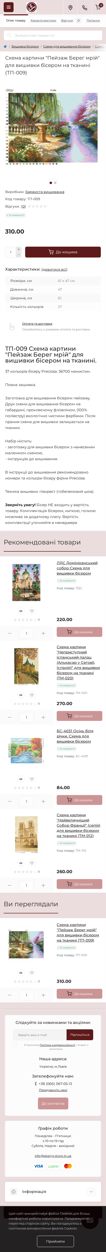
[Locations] (70, 7)
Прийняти (55, 1241)
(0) (23, 206)
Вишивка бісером (25, 46)
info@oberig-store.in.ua (53, 1156)
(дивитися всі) (54, 269)
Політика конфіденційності (57, 1045)
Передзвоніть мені (53, 1090)
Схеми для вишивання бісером (66, 46)
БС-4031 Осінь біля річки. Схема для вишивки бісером (75, 736)
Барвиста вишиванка (44, 192)
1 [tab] (51, 183)
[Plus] (18, 249)
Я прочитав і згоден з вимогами (56, 1047)
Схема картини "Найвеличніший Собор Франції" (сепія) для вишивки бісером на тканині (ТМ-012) (78, 825)
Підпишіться (79, 1034)
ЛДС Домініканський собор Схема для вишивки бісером (77, 568)
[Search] (9, 35)
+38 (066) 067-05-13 (55, 1083)
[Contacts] (84, 7)
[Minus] (18, 255)
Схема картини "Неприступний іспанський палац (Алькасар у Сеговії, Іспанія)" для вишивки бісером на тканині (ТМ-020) (78, 662)
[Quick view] (21, 611)
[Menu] (9, 7)
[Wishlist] (32, 611)
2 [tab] (55, 183)
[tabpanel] (53, 127)
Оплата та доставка (37, 323)
